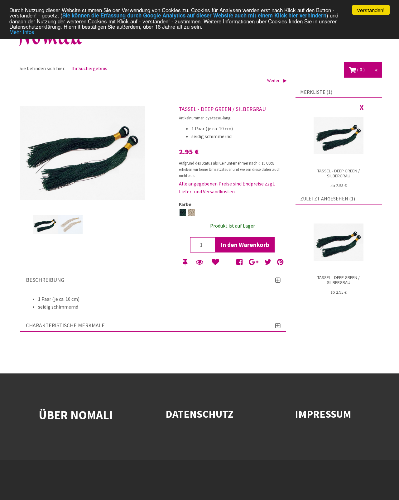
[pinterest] (280, 262)
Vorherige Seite (26, 224)
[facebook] (239, 262)
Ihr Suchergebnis (89, 68)
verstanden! (371, 10)
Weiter (274, 80)
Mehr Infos (21, 32)
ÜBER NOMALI (76, 414)
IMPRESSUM (323, 414)
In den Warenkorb (244, 244)
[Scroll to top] (385, 486)
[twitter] (268, 262)
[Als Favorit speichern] (215, 262)
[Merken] (185, 262)
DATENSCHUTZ (199, 414)
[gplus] (253, 262)
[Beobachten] (199, 262)
